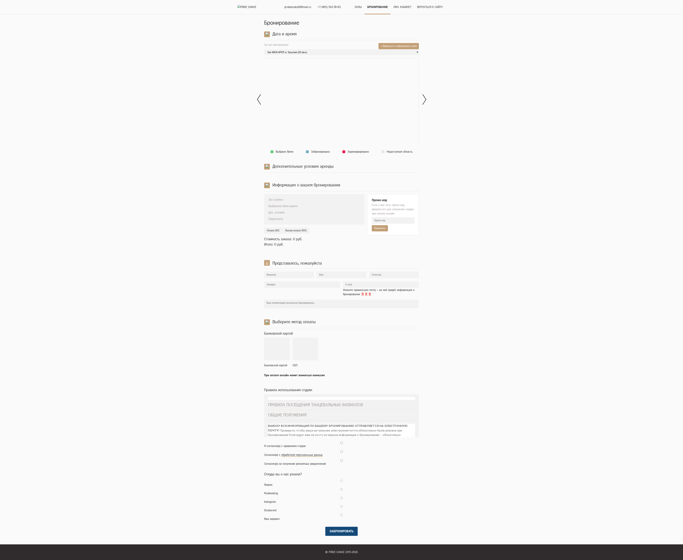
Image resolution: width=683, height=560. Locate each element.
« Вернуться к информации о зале (399, 46)
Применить (379, 228)
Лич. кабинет (402, 7)
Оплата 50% (273, 230)
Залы (358, 7)
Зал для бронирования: (340, 45)
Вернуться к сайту (430, 7)
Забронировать (341, 531)
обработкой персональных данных (302, 454)
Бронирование (377, 7)
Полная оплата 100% (296, 230)
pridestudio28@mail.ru (297, 7)
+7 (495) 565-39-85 (329, 7)
